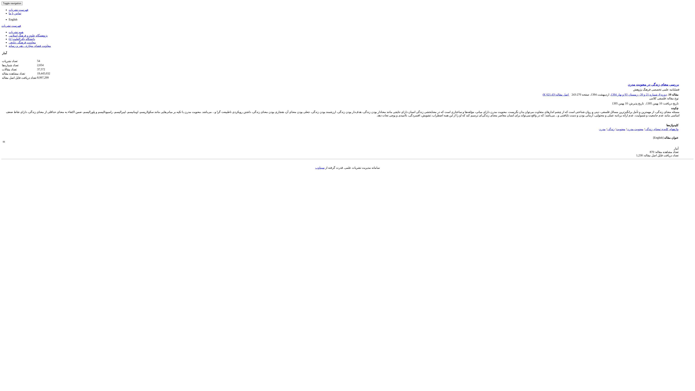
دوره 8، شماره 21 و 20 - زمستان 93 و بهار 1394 (639, 94)
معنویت (620, 129)
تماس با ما (15, 13)
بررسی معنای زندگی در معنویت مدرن (653, 84)
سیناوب (320, 167)
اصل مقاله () (556, 94)
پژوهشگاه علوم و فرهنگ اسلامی (28, 35)
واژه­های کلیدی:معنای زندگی (662, 129)
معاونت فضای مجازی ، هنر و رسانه (30, 45)
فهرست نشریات (18, 9)
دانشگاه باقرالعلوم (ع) (22, 39)
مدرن (602, 129)
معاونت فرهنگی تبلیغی (22, 42)
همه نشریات (16, 32)
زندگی (611, 129)
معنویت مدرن (635, 129)
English (13, 19)
